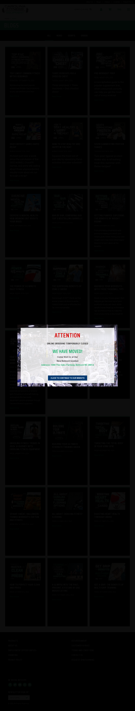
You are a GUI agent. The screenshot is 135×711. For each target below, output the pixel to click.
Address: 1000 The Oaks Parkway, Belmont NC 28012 (67, 365)
